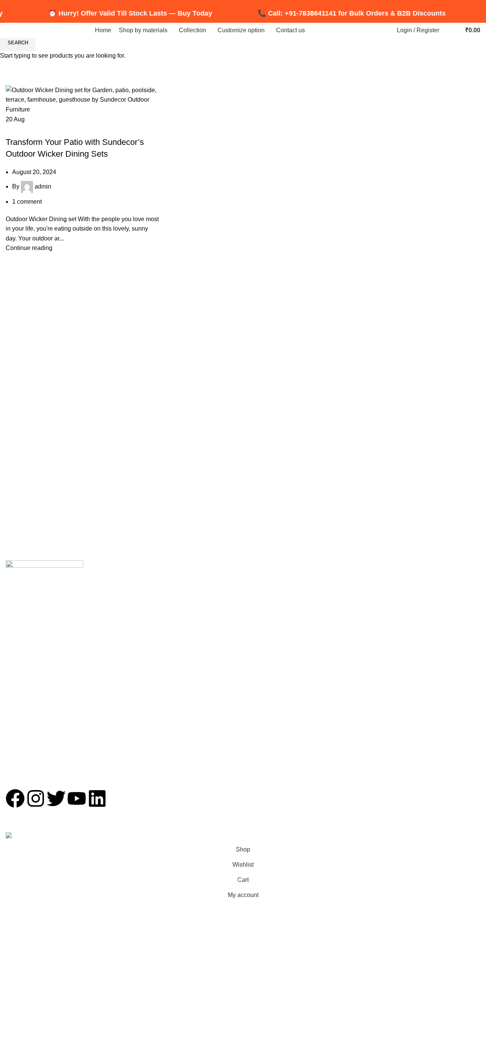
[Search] (447, 30)
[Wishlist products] (454, 30)
